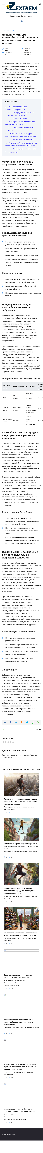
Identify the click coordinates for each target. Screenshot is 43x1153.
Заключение (13, 152)
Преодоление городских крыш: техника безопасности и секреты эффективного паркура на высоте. (20, 801)
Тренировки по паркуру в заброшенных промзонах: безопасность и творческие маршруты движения (20, 1066)
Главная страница (8, 30)
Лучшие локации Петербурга (23, 139)
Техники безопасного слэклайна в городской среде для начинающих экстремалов (18, 1022)
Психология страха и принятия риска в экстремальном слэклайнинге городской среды (21, 846)
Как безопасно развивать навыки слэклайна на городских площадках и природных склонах (19, 890)
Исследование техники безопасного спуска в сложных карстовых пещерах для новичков (20, 1111)
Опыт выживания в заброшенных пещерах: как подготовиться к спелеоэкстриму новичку (18, 977)
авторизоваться (8, 758)
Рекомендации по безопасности (24, 149)
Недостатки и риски (20, 118)
